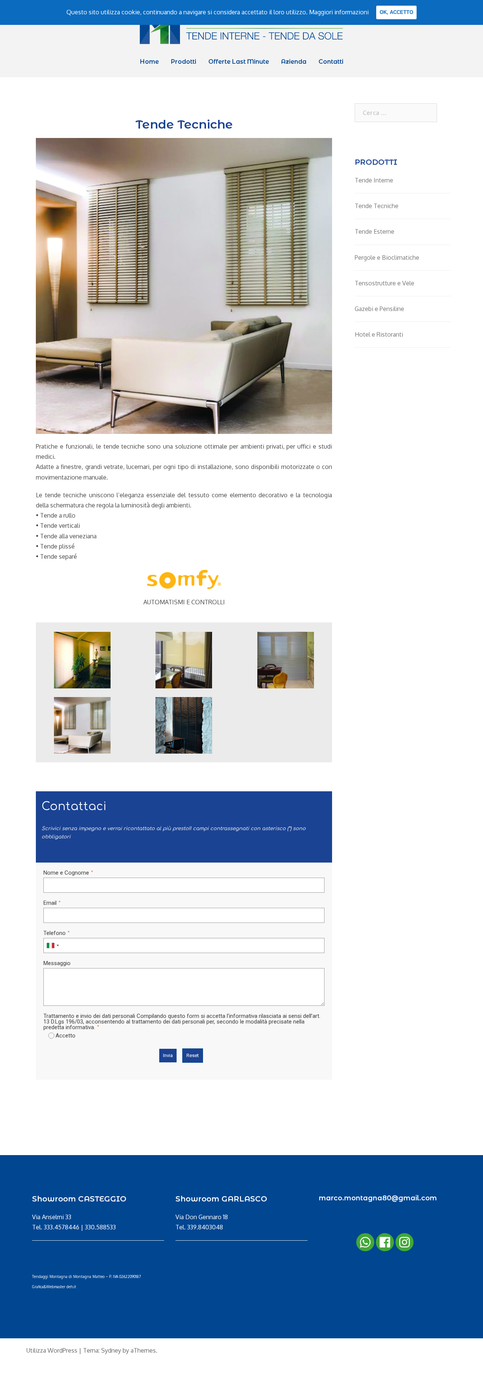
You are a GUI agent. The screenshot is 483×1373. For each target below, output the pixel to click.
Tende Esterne (374, 231)
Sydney (111, 1350)
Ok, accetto (396, 12)
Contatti (330, 61)
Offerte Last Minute (238, 61)
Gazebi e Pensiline (379, 309)
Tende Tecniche (376, 206)
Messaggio (57, 963)
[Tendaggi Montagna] (241, 28)
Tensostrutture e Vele (384, 283)
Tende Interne (374, 180)
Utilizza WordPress (51, 1350)
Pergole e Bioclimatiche (387, 257)
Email (50, 902)
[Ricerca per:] (396, 112)
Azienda (293, 61)
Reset (192, 1055)
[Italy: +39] (52, 945)
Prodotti (183, 61)
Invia (168, 1055)
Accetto (65, 1035)
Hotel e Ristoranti (379, 334)
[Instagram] (404, 1242)
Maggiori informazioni (339, 12)
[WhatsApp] (365, 1242)
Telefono (54, 933)
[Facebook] (385, 1242)
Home (149, 61)
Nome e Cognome (66, 872)
